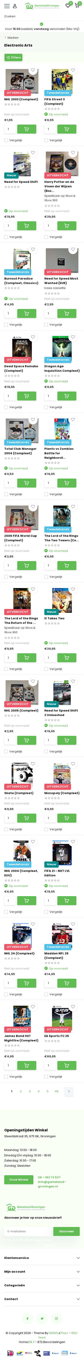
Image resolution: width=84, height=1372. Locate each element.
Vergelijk (15, 140)
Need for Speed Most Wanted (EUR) (61, 280)
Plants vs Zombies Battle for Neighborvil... (59, 453)
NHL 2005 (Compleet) (21, 710)
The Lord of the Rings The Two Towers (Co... (61, 538)
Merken (13, 38)
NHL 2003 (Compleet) (21, 99)
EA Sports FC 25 (56, 1036)
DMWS (53, 1333)
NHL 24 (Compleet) (19, 953)
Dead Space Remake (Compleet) (21, 368)
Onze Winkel (18, 1179)
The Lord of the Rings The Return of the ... (21, 620)
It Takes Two (54, 618)
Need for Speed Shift (21, 182)
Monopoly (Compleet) (62, 793)
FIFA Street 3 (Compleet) (54, 101)
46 (56, 1091)
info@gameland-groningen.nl (52, 1184)
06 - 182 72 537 (49, 1177)
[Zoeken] (77, 16)
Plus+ (65, 1333)
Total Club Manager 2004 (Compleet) (20, 451)
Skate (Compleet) (18, 793)
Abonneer (66, 1231)
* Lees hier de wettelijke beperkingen (28, 1240)
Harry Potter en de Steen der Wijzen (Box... (59, 186)
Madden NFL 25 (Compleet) (56, 955)
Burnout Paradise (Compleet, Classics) (21, 280)
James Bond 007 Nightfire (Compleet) (21, 1038)
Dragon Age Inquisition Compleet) (62, 368)
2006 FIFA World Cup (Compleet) (20, 538)
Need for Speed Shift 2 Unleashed (61, 712)
